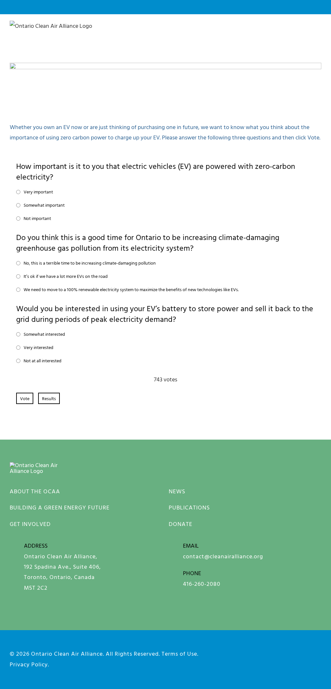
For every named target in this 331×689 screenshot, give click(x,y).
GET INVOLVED (30, 523)
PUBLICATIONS (189, 507)
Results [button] (49, 398)
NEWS (177, 491)
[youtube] (296, 652)
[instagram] (251, 652)
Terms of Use (179, 653)
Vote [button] (24, 398)
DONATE (180, 523)
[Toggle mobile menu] (318, 33)
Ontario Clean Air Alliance (67, 653)
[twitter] (318, 652)
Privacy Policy (29, 664)
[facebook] (229, 652)
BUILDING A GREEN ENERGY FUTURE (60, 507)
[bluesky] (274, 652)
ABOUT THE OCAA (35, 491)
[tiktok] (318, 667)
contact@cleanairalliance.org (223, 556)
